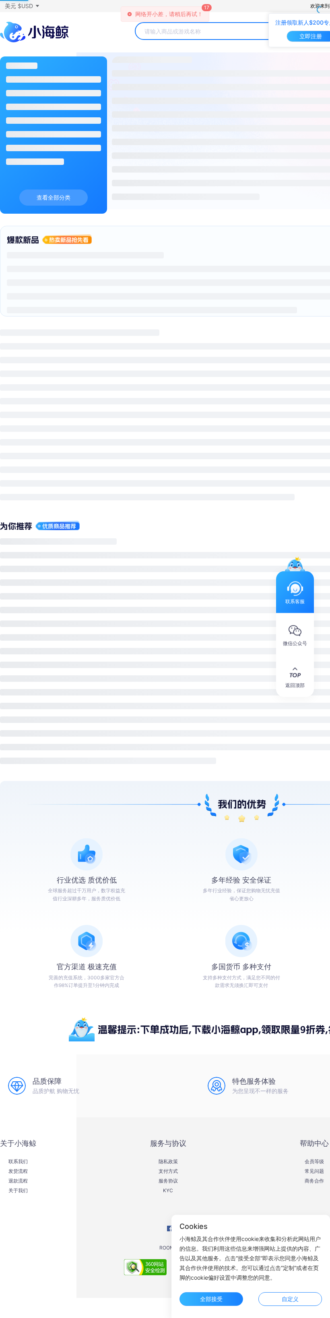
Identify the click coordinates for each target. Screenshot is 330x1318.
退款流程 (18, 1180)
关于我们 (18, 1190)
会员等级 (314, 1161)
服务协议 (168, 1180)
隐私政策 (168, 1161)
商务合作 (314, 1180)
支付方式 (168, 1171)
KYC (168, 1190)
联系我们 (18, 1161)
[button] (21, 6)
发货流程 (18, 1171)
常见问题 (314, 1171)
